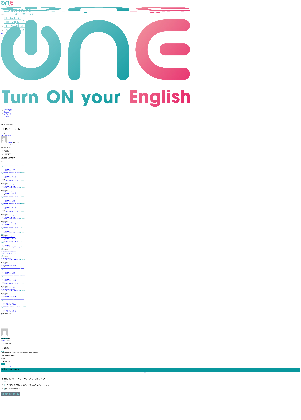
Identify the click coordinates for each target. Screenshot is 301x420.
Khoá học (6, 112)
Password (3, 358)
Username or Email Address (8, 355)
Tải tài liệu (6, 116)
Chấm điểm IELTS (8, 114)
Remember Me (6, 361)
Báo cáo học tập (8, 110)
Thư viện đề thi (7, 113)
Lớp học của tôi (8, 109)
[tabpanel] (150, 149)
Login (3, 340)
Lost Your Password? (6, 367)
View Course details (6, 135)
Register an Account (6, 371)
